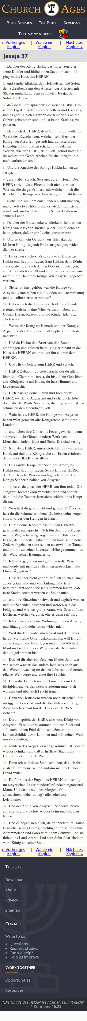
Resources (14, 990)
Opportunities (17, 979)
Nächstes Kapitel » (74, 44)
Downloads (15, 879)
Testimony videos (35, 34)
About (10, 889)
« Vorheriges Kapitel (13, 44)
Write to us (22, 946)
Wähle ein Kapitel (44, 44)
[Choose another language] (63, 33)
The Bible (48, 23)
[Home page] (43, 8)
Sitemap (12, 910)
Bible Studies (19, 23)
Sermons (72, 23)
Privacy (11, 900)
